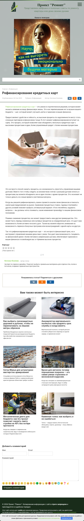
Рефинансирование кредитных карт (20, 107)
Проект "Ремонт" (51, 4)
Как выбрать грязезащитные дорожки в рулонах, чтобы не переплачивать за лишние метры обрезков (18, 324)
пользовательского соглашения (64, 512)
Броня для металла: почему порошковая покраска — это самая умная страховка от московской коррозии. (56, 373)
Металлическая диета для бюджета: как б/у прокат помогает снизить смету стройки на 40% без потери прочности (16, 421)
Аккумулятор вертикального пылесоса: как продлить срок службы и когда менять (56, 323)
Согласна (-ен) (67, 518)
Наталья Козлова (11, 261)
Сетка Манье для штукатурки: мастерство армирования (18, 371)
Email (30, 450)
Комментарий (8, 458)
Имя (4, 450)
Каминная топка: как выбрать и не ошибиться (57, 417)
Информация (36, 98)
